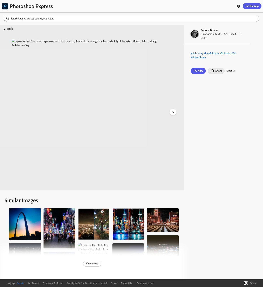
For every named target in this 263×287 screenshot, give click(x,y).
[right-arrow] (173, 112)
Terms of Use (127, 283)
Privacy (114, 283)
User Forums (33, 283)
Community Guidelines (53, 283)
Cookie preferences (145, 283)
